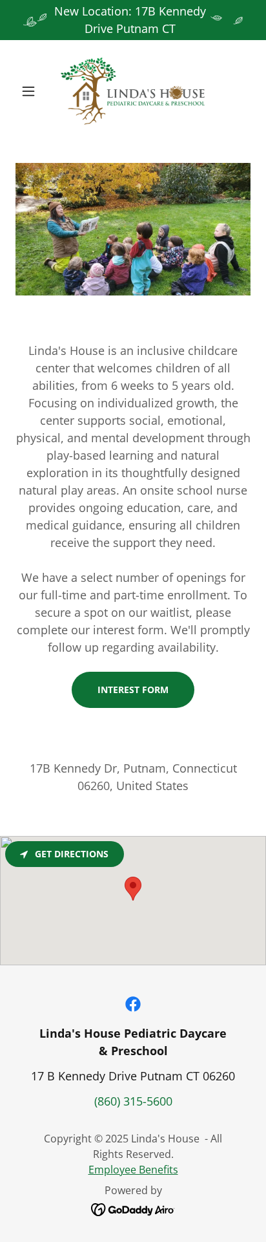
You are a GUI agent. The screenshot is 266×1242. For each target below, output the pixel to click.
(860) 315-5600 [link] (133, 1101)
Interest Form (133, 689)
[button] (33, 91)
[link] (133, 91)
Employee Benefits (133, 1169)
